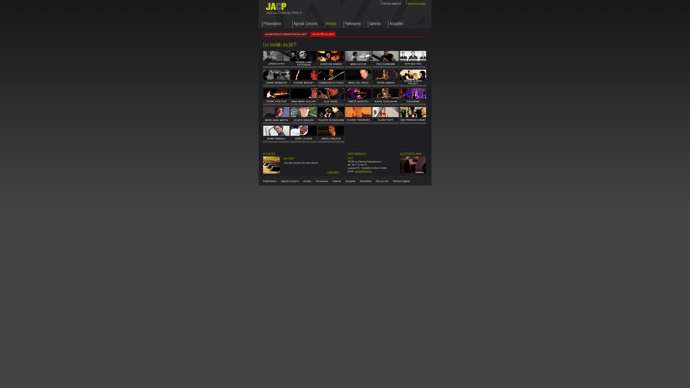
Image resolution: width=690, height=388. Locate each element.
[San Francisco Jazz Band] (413, 115)
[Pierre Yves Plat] (276, 96)
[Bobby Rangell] (276, 134)
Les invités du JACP (323, 34)
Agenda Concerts (290, 181)
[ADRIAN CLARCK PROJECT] (413, 78)
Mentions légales (401, 181)
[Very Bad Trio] (413, 59)
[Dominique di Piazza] (331, 78)
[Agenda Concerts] (305, 24)
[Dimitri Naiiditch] (358, 96)
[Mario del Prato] (358, 78)
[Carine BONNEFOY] (276, 78)
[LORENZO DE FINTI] (276, 59)
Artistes (307, 181)
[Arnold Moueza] (331, 134)
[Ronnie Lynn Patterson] (303, 59)
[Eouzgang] (413, 96)
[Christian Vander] (331, 59)
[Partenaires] (352, 24)
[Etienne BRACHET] (303, 78)
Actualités (350, 181)
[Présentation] (273, 24)
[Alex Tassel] (331, 96)
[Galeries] (374, 24)
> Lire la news (333, 172)
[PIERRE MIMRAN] (385, 78)
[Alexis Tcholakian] (385, 96)
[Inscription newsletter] (416, 3)
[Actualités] (395, 24)
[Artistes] (331, 24)
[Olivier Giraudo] (303, 115)
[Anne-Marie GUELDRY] (303, 96)
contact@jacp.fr (363, 171)
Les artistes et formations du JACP (286, 34)
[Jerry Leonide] (303, 134)
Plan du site (382, 181)
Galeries (336, 181)
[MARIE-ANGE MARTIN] (276, 115)
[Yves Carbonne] (385, 59)
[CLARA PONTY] (385, 115)
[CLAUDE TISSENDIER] (358, 115)
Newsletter (366, 181)
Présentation (270, 181)
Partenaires (322, 181)
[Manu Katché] (358, 59)
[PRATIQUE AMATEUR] (392, 3)
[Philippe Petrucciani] (331, 115)
